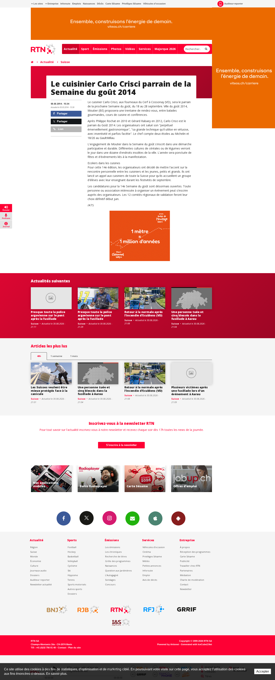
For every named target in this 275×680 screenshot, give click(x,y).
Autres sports (75, 589)
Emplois (76, 3)
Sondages (110, 579)
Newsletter (186, 589)
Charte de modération (192, 579)
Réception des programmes (195, 551)
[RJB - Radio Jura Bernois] (88, 609)
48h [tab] (39, 356)
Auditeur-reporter (233, 3)
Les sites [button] (38, 3)
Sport (85, 49)
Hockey (71, 551)
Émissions (100, 49)
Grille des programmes (117, 561)
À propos (185, 547)
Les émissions (112, 547)
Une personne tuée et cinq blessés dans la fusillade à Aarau (187, 315)
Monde (34, 556)
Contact (184, 584)
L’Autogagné (111, 575)
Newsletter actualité (41, 584)
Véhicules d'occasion (154, 3)
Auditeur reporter (40, 579)
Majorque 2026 (165, 49)
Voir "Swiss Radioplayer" (88, 478)
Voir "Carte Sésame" (135, 478)
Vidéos (130, 49)
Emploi (146, 575)
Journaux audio (38, 570)
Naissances (89, 3)
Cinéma (147, 551)
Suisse (65, 62)
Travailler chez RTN (190, 565)
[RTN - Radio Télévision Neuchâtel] (121, 609)
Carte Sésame (112, 3)
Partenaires (186, 570)
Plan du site (74, 647)
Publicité (184, 561)
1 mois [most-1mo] (74, 356)
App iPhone (155, 518)
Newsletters (132, 518)
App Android (178, 518)
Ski (69, 570)
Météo (146, 561)
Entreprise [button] (52, 3)
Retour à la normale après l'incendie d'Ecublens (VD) (143, 313)
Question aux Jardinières (118, 570)
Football (72, 547)
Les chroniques (113, 551)
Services (145, 49)
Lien (60, 129)
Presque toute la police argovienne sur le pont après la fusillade (48, 315)
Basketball (73, 556)
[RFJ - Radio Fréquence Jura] (154, 609)
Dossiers (34, 575)
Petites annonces (152, 565)
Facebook (64, 518)
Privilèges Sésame (131, 3)
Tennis (71, 579)
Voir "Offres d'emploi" (182, 478)
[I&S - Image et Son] (121, 622)
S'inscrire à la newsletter (121, 445)
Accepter (262, 671)
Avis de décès (150, 579)
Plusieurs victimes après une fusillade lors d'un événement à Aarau (189, 390)
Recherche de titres (116, 556)
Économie (35, 561)
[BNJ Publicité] (55, 609)
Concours (110, 584)
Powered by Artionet (168, 644)
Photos (116, 49)
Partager (61, 113)
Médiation (185, 575)
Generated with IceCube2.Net (196, 644)
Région (34, 547)
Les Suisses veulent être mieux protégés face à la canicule (49, 390)
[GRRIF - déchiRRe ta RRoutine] (187, 609)
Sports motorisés (77, 584)
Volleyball (73, 561)
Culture (34, 565)
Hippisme (73, 575)
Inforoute (65, 3)
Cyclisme (72, 565)
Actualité (70, 49)
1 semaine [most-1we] (56, 356)
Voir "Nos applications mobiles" (42, 478)
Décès (100, 3)
